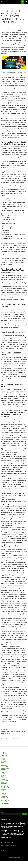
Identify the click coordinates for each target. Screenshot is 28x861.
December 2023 (5, 800)
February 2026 (4, 764)
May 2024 (3, 793)
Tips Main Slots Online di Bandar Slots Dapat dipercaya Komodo (13, 738)
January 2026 (4, 765)
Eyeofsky (4, 2)
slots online (8, 44)
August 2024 (4, 789)
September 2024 (5, 787)
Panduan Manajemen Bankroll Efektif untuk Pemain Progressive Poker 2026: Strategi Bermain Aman (13, 832)
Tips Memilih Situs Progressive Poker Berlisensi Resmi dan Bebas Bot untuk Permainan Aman (14, 829)
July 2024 (3, 790)
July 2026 (3, 757)
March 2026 (4, 762)
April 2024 (3, 794)
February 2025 (4, 780)
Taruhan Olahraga (6, 8)
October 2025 (4, 769)
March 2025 (4, 779)
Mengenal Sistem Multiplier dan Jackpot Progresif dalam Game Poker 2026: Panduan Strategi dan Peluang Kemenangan (13, 826)
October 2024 (4, 786)
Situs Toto (3, 851)
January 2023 (4, 801)
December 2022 (5, 803)
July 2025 (3, 773)
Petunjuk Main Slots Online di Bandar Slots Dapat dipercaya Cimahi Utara (13, 731)
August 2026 (4, 755)
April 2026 (3, 761)
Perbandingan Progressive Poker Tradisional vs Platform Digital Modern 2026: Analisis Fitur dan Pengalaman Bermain (12, 836)
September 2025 (5, 771)
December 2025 (5, 766)
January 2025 (4, 782)
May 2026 (3, 759)
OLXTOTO (18, 857)
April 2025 (3, 778)
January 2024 (4, 799)
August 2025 (4, 772)
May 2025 (3, 776)
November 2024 (5, 785)
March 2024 (4, 796)
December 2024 (5, 783)
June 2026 (3, 758)
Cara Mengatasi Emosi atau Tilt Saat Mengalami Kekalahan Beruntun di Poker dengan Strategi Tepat (13, 822)
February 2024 (4, 797)
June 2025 (3, 775)
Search (2, 812)
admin (11, 24)
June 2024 (3, 792)
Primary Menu (26, 2)
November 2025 (5, 768)
